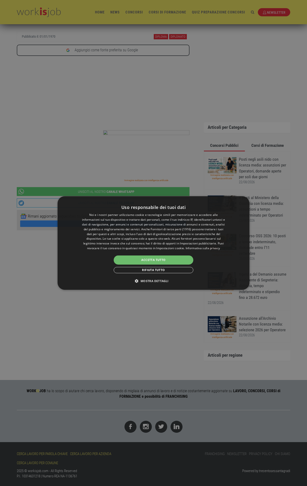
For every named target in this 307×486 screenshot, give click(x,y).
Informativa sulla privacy (203, 248)
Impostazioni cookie (170, 248)
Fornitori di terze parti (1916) (171, 229)
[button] (153, 281)
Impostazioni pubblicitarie (198, 243)
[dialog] (153, 243)
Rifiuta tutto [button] (153, 270)
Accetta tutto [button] (153, 260)
